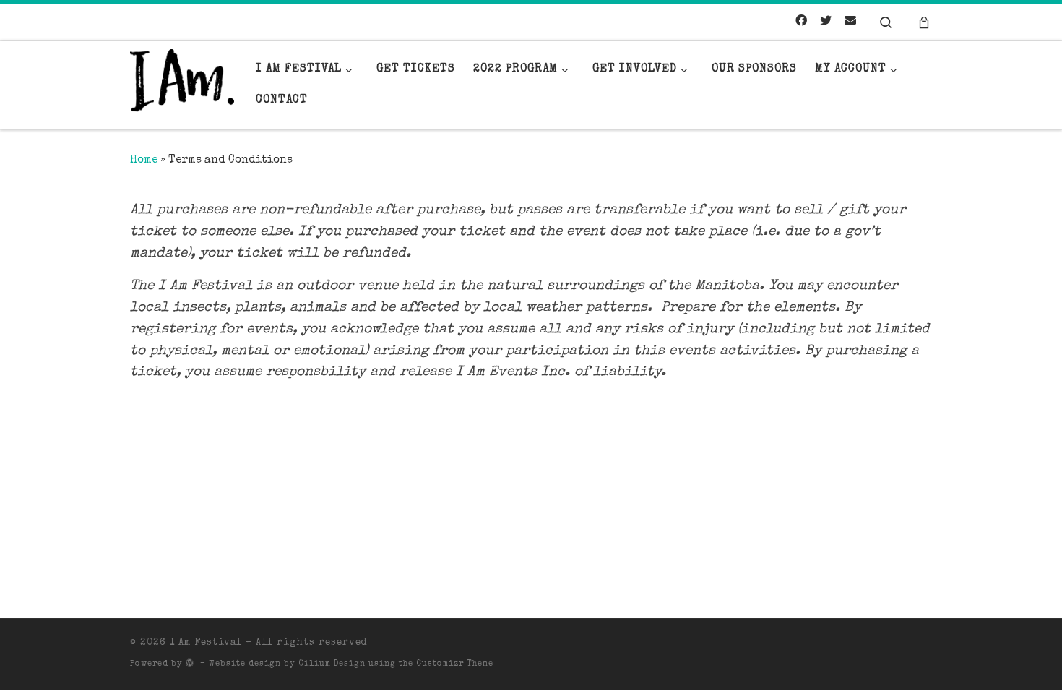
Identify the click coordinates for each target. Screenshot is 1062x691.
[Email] (850, 23)
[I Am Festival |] (182, 85)
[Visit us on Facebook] (801, 23)
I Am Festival (206, 643)
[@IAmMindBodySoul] (826, 23)
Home (143, 160)
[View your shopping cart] (924, 22)
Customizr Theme (454, 664)
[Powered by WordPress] (190, 662)
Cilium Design (332, 664)
